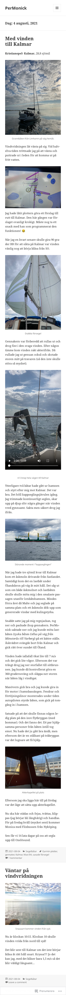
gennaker (9, 854)
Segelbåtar (31, 851)
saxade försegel (41, 854)
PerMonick (16, 8)
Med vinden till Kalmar (19, 41)
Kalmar (19, 854)
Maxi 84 (28, 854)
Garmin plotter (49, 851)
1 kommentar (15, 857)
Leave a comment (17, 982)
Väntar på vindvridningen (24, 873)
